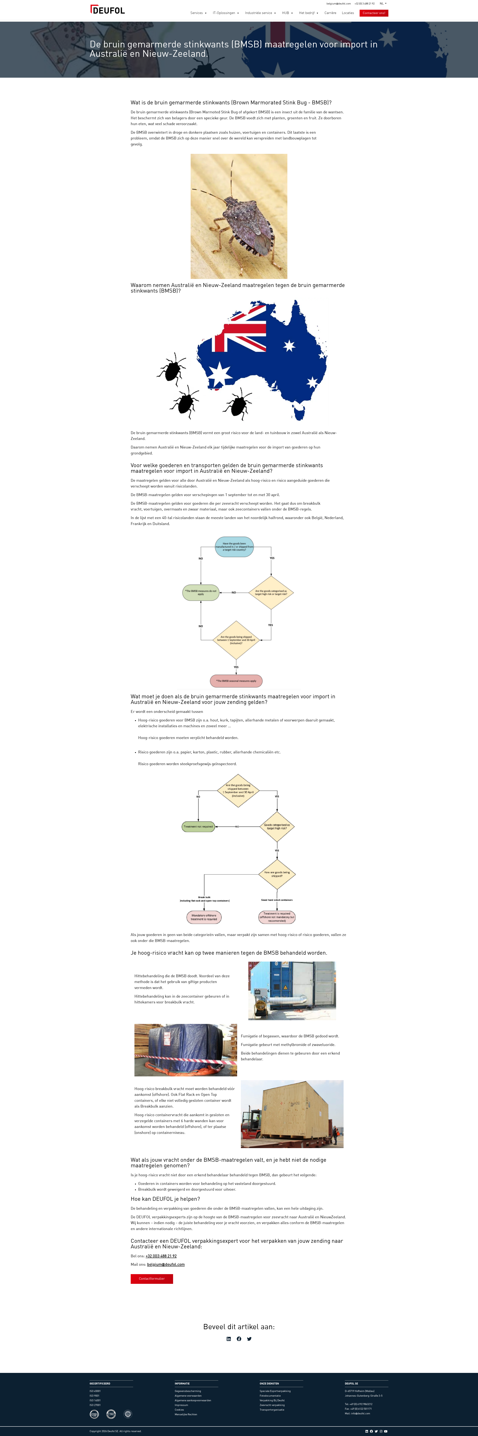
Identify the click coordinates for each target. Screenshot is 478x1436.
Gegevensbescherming (188, 1391)
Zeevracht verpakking (272, 1405)
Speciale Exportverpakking (275, 1391)
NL (382, 3)
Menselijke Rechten (186, 1414)
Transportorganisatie (272, 1410)
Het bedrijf (306, 13)
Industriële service (258, 13)
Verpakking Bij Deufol (272, 1400)
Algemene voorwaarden (188, 1396)
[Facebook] (371, 1431)
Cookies (179, 1410)
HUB (285, 13)
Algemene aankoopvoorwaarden (193, 1400)
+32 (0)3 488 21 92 (161, 1256)
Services (196, 13)
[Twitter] (376, 1431)
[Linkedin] (366, 1431)
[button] (205, 13)
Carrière (330, 13)
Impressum (181, 1405)
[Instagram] (381, 1431)
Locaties (348, 13)
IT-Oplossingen (224, 13)
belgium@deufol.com (166, 1265)
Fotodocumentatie (270, 1396)
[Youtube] (385, 1431)
